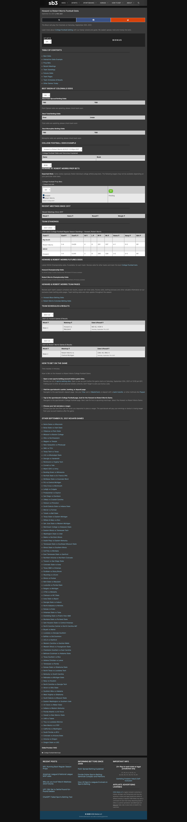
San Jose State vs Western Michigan (56, 523)
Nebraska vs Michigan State (53, 677)
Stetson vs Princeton (51, 503)
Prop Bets (47, 63)
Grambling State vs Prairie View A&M (57, 616)
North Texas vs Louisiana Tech (54, 671)
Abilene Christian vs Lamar (53, 660)
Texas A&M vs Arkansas (52, 568)
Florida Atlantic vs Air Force (53, 712)
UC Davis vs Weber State (52, 705)
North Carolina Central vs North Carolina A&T (60, 626)
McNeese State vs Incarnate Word (55, 479)
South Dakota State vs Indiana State (56, 506)
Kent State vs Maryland (51, 582)
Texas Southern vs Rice (52, 657)
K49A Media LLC (118, 792)
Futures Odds (48, 73)
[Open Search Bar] (137, 3)
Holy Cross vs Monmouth (52, 486)
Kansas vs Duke (49, 609)
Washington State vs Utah (53, 534)
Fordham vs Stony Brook (52, 571)
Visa (83, 392)
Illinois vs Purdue (49, 578)
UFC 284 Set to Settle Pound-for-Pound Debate (57, 790)
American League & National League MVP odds (58, 775)
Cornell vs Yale (48, 465)
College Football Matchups (52, 752)
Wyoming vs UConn (50, 575)
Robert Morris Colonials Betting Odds (57, 301)
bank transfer (118, 392)
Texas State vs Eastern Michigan (55, 517)
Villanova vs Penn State (52, 431)
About (129, 3)
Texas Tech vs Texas (51, 452)
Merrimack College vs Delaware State (57, 527)
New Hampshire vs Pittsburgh (54, 445)
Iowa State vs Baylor (51, 599)
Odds (63, 3)
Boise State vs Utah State (52, 428)
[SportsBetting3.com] (53, 3)
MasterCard (95, 392)
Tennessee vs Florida (51, 664)
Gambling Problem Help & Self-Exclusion (128, 780)
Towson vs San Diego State (53, 561)
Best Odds (47, 56)
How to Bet (116, 3)
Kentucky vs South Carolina (53, 674)
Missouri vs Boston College (53, 434)
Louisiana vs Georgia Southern (54, 633)
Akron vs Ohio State (50, 688)
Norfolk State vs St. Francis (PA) (55, 476)
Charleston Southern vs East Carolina (57, 650)
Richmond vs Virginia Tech (53, 462)
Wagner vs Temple (50, 441)
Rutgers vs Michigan (50, 588)
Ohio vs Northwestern (51, 438)
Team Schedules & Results (53, 80)
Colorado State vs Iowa (52, 565)
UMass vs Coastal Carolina (53, 499)
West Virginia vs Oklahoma (53, 695)
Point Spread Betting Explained (91, 769)
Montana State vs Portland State (55, 619)
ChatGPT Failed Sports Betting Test (57, 797)
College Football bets (129, 265)
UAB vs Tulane (48, 718)
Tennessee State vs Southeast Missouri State (60, 544)
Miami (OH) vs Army (50, 469)
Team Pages (47, 76)
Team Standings (49, 70)
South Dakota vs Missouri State (55, 698)
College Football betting (64, 30)
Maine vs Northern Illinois (52, 537)
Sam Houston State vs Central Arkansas (58, 623)
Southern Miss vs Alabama (53, 691)
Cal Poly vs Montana (51, 551)
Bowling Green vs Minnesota (53, 472)
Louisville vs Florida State (52, 585)
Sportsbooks (88, 3)
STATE (47, 38)
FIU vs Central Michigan (52, 482)
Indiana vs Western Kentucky (53, 708)
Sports (74, 3)
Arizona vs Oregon (50, 739)
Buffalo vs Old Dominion (52, 636)
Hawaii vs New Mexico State (54, 715)
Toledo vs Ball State (50, 513)
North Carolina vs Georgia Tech (55, 684)
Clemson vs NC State (51, 595)
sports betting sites (63, 381)
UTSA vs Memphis (50, 592)
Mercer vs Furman (50, 510)
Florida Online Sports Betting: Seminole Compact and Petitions (91, 775)
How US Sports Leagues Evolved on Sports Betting (93, 783)
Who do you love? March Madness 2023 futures (57, 783)
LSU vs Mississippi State (52, 455)
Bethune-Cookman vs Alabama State (57, 653)
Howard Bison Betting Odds (53, 297)
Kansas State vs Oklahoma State (55, 667)
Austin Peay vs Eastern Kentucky (55, 541)
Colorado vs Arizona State (53, 736)
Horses (103, 3)
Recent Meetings (49, 66)
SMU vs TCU (48, 448)
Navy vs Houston (49, 681)
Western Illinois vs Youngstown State (57, 647)
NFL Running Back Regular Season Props (57, 768)
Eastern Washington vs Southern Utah (57, 701)
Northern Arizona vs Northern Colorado (58, 558)
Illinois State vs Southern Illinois (55, 547)
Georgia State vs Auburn (52, 602)
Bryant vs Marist (49, 629)
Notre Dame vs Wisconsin (52, 424)
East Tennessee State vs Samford (55, 554)
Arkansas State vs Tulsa (52, 612)
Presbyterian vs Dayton (52, 493)
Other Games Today (50, 83)
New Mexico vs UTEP (51, 725)
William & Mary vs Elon (51, 520)
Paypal (142, 392)
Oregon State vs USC (51, 742)
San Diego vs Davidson (52, 496)
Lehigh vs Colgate (50, 489)
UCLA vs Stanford (50, 640)
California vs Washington (52, 729)
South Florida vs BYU (51, 732)
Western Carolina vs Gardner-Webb (56, 643)
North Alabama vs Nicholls (53, 606)
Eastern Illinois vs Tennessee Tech (55, 530)
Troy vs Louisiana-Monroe (53, 722)
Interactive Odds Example (52, 59)
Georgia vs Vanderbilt (51, 458)
